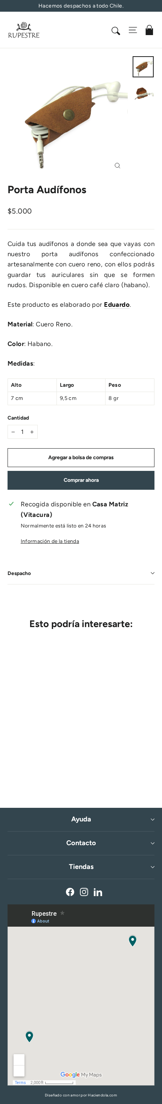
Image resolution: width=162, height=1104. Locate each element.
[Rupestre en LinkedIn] (98, 892)
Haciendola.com (102, 1095)
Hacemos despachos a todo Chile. (81, 6)
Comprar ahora (81, 480)
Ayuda (81, 819)
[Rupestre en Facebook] (70, 892)
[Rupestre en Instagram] (84, 892)
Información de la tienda (50, 541)
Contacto (81, 843)
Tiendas (81, 867)
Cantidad (18, 418)
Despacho (19, 573)
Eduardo (117, 304)
